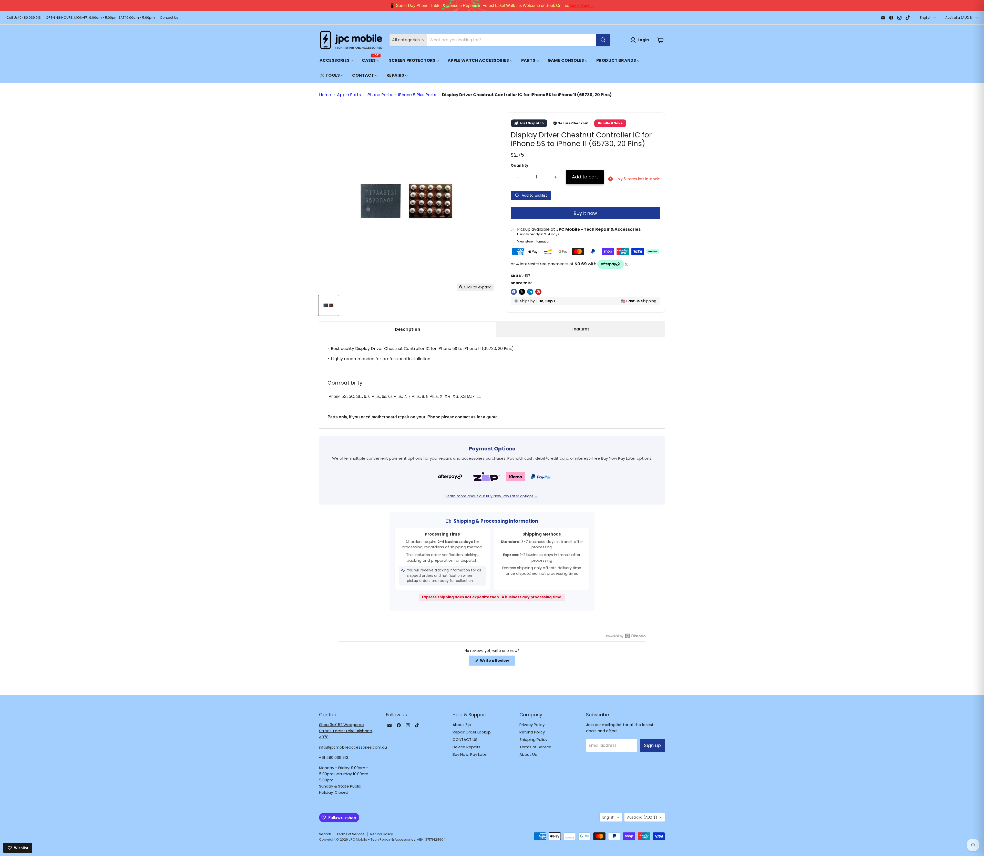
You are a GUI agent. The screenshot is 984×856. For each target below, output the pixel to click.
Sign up (652, 745)
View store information (533, 241)
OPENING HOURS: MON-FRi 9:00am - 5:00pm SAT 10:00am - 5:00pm (100, 18)
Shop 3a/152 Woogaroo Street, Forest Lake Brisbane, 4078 (346, 731)
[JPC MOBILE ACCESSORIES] (351, 40)
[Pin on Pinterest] (538, 292)
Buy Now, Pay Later (470, 754)
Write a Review (497, 662)
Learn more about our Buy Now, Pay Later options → (492, 496)
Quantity (519, 165)
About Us (528, 754)
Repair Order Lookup (472, 732)
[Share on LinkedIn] (530, 292)
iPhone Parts (379, 95)
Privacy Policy (532, 724)
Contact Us (169, 18)
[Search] (603, 40)
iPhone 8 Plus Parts (417, 95)
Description (407, 329)
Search (325, 834)
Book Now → (582, 5)
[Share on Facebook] (514, 292)
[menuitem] (336, 60)
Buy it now (585, 213)
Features (580, 329)
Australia (959, 17)
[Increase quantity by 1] (555, 177)
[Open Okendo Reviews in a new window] (626, 635)
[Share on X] (522, 292)
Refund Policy (532, 732)
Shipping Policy (533, 739)
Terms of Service (535, 747)
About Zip (462, 724)
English (925, 17)
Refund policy (381, 834)
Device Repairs (466, 747)
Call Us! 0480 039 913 (23, 18)
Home (325, 95)
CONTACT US (465, 739)
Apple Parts (349, 95)
